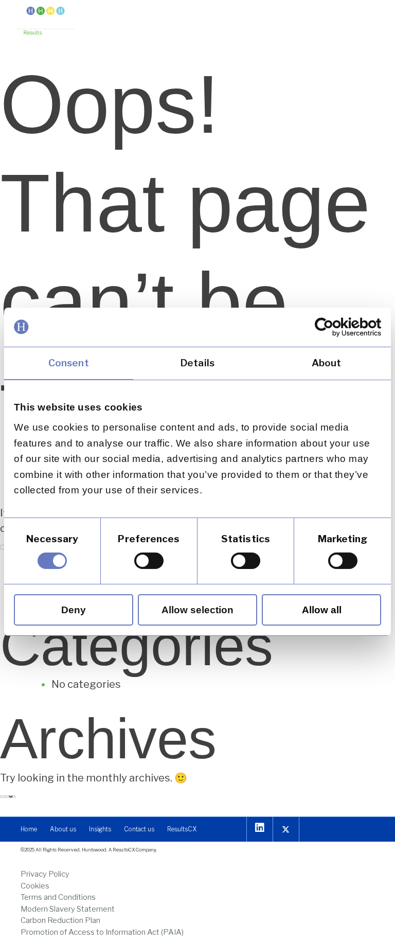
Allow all (322, 609)
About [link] (327, 362)
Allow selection (197, 609)
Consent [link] (68, 362)
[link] (336, 326)
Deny (73, 609)
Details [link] (197, 362)
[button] (371, 19)
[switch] (149, 561)
